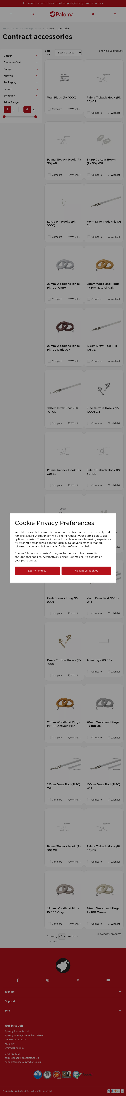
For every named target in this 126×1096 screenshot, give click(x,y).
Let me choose (37, 571)
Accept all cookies (86, 571)
